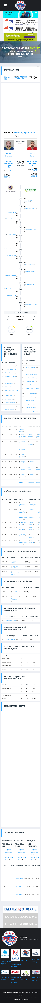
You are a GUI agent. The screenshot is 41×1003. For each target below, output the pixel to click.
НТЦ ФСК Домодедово (19, 51)
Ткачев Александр (10, 376)
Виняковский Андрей (11, 390)
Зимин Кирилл (12, 234)
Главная (20, 56)
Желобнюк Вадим (10, 366)
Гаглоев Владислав (7, 176)
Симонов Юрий (8, 171)
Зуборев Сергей (34, 169)
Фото (35, 997)
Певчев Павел (9, 395)
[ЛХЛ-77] (20, 37)
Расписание (24, 999)
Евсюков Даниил (30, 271)
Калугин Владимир (31, 411)
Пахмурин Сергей (10, 402)
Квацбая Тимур (29, 264)
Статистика (16, 999)
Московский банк (20, 54)
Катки (30, 997)
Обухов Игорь (9, 387)
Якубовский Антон (31, 378)
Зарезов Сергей (30, 371)
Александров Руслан (31, 229)
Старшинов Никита (29, 133)
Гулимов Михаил (30, 367)
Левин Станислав (11, 249)
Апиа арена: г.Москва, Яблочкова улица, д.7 (20, 77)
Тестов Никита (17, 133)
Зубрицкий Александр (34, 175)
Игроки (20, 997)
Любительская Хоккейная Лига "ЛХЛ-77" (15, 992)
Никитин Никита (30, 381)
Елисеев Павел (30, 400)
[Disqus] (20, 738)
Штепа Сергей (9, 399)
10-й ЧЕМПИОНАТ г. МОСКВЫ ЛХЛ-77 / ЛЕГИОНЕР (7, 79)
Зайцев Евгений (29, 284)
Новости (13, 997)
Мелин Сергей (12, 212)
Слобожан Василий (10, 369)
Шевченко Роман (30, 208)
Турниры (7, 997)
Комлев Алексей (11, 255)
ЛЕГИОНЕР (19, 871)
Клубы (25, 997)
